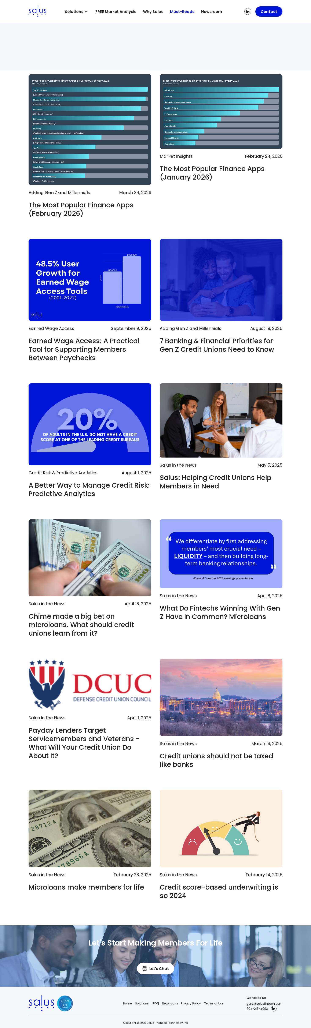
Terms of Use (214, 1003)
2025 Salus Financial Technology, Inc (164, 1023)
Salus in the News (178, 465)
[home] (43, 11)
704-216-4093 (257, 1008)
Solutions (142, 1003)
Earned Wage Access (51, 328)
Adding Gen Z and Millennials (59, 192)
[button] (77, 11)
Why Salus (153, 11)
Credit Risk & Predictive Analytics (63, 473)
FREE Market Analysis (115, 11)
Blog (155, 1003)
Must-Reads (182, 11)
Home (127, 1003)
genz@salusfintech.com (264, 1003)
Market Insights (176, 156)
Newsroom (211, 11)
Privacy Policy (191, 1003)
